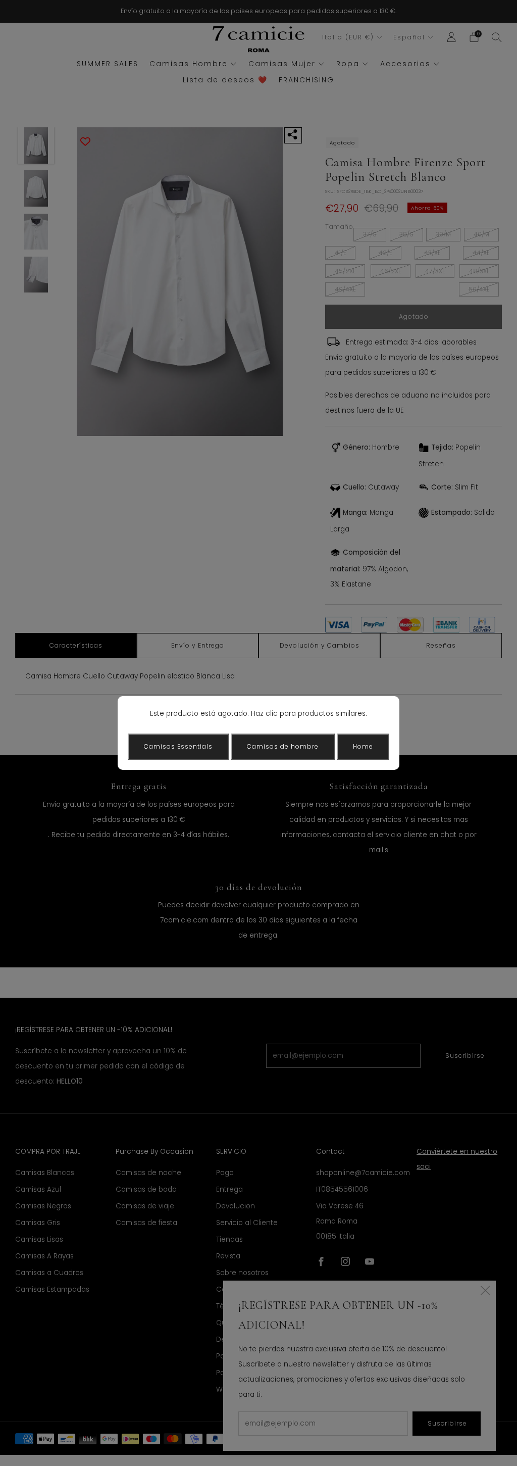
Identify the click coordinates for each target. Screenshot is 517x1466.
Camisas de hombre (283, 746)
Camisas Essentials (178, 746)
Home (363, 746)
